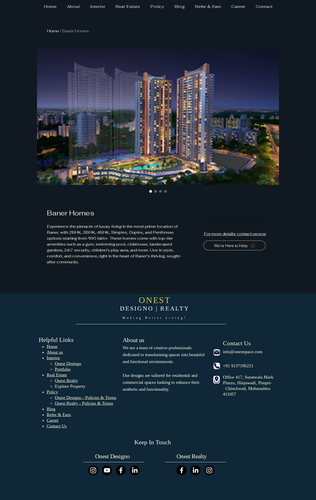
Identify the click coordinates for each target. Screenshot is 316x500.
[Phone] (217, 366)
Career (53, 420)
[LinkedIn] (135, 470)
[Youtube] (107, 470)
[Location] (216, 380)
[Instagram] (93, 470)
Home (53, 31)
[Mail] (217, 352)
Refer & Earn (59, 414)
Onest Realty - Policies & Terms (84, 403)
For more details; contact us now (235, 233)
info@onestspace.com (242, 351)
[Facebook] (121, 470)
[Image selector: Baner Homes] (150, 191)
